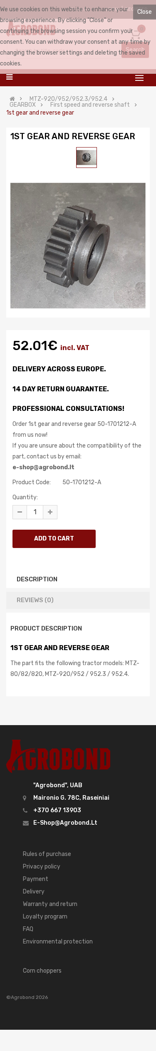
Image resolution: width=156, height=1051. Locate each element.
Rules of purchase (47, 854)
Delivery (34, 891)
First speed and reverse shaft (90, 105)
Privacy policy (41, 866)
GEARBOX (23, 105)
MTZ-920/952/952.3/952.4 (68, 99)
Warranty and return (50, 904)
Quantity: (25, 497)
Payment (35, 879)
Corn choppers (42, 970)
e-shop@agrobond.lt (65, 822)
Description (37, 579)
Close (144, 11)
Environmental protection (58, 941)
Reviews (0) (35, 600)
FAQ (28, 929)
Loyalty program (45, 916)
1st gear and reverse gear (40, 113)
